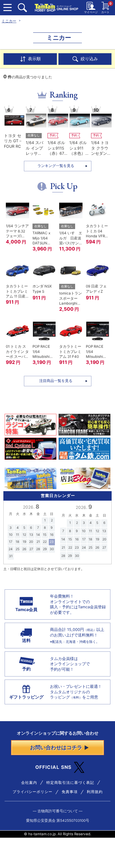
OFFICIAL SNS (53, 767)
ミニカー (9, 21)
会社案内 (29, 782)
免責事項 (70, 792)
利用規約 (95, 792)
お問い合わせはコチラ (56, 747)
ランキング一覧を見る (55, 166)
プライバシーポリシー (32, 792)
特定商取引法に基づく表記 (70, 782)
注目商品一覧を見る (55, 381)
